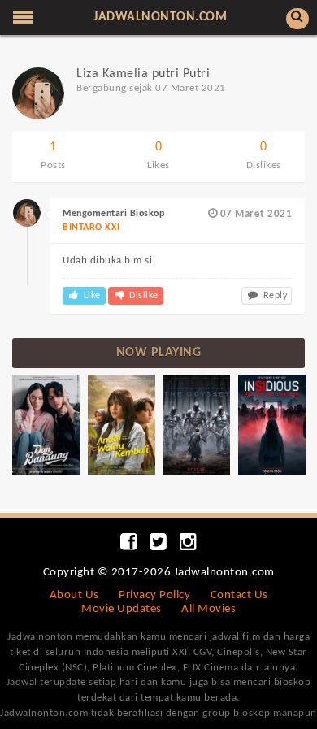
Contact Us (239, 595)
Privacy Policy (154, 595)
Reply (273, 296)
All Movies (208, 609)
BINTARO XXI (91, 227)
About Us (74, 595)
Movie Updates (121, 609)
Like (90, 296)
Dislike (142, 296)
